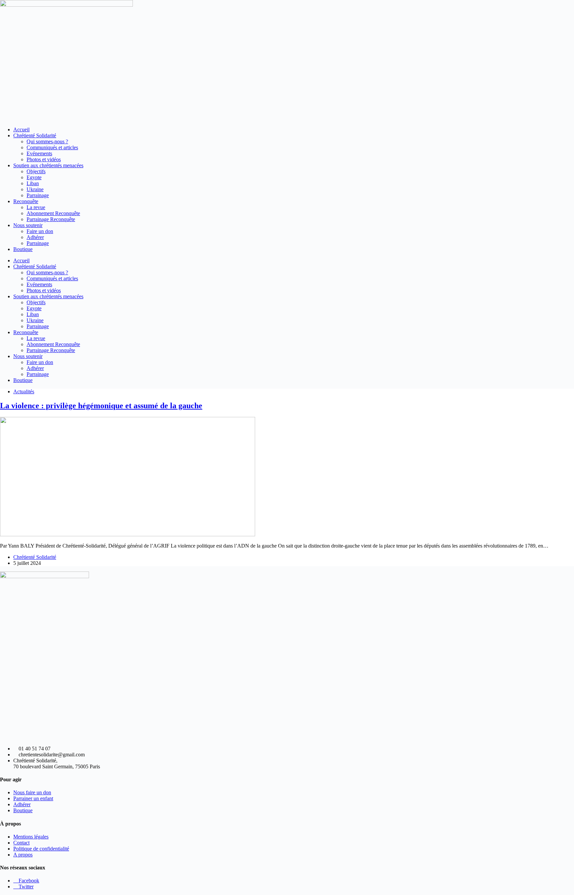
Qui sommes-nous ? (47, 141)
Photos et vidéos (44, 159)
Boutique (23, 249)
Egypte (34, 177)
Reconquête (25, 201)
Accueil (21, 129)
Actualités (23, 391)
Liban (33, 183)
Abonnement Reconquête (53, 213)
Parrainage (38, 195)
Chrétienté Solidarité (34, 135)
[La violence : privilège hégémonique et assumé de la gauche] (127, 534)
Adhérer (35, 237)
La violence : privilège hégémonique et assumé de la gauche (101, 405)
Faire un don (40, 231)
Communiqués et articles (52, 147)
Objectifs (36, 171)
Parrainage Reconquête (51, 219)
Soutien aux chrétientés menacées (48, 165)
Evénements (39, 153)
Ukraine (35, 189)
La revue (36, 207)
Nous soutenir (28, 225)
